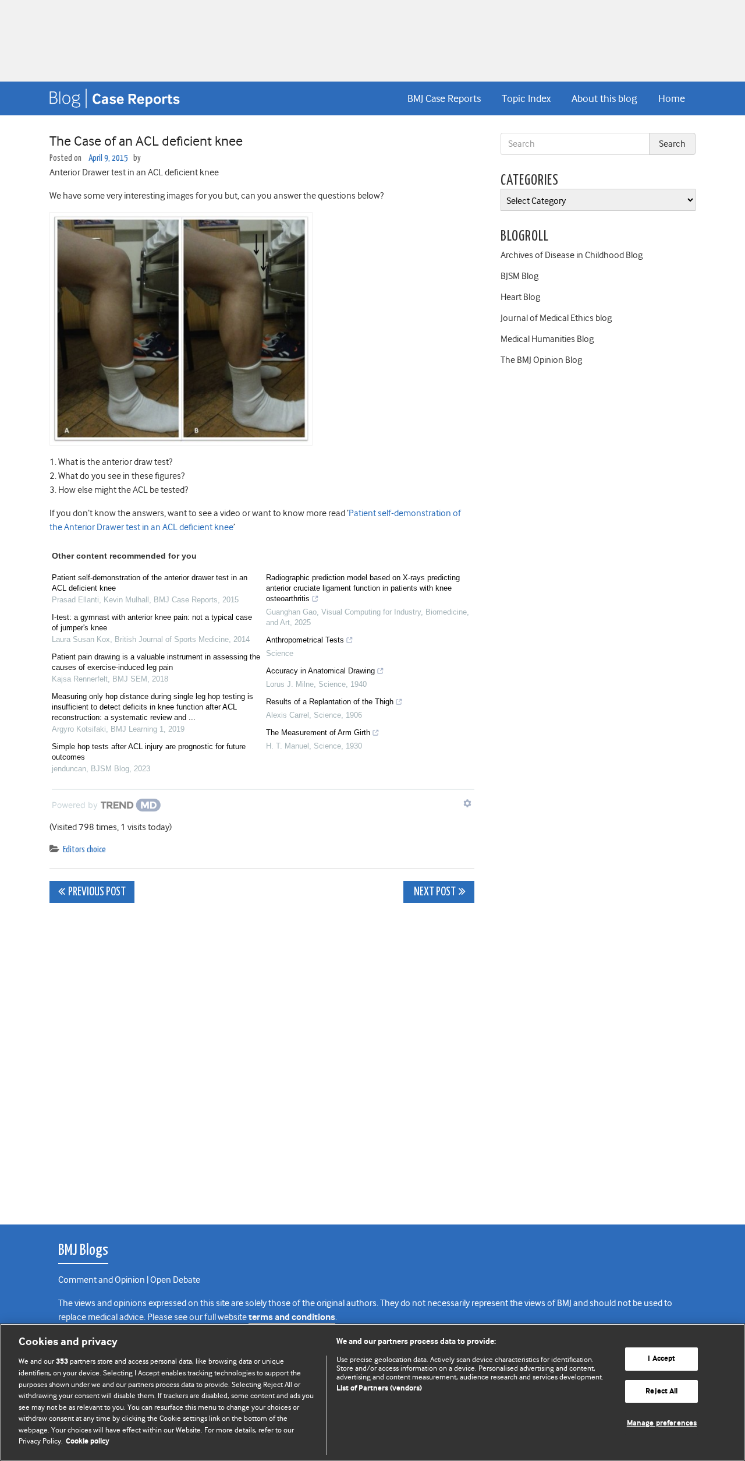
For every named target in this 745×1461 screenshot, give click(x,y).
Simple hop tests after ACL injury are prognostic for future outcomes (149, 751)
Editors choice (84, 849)
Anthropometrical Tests (305, 640)
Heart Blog (520, 297)
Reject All (661, 1391)
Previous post (97, 892)
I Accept (661, 1358)
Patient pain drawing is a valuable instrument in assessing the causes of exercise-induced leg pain (156, 662)
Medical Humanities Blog (547, 339)
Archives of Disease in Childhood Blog (572, 255)
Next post (434, 892)
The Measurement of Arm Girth (318, 732)
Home (671, 98)
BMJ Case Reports (444, 98)
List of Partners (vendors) (379, 1388)
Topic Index (526, 98)
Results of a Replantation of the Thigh (329, 701)
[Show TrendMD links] (467, 803)
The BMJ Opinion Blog (541, 360)
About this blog (604, 98)
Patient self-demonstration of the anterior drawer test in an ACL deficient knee (149, 582)
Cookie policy (87, 1441)
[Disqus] (261, 1057)
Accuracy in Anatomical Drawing (320, 670)
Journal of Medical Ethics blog (556, 318)
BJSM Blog (519, 276)
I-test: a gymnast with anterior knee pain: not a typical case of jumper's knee (152, 622)
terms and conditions (292, 1317)
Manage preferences (662, 1423)
